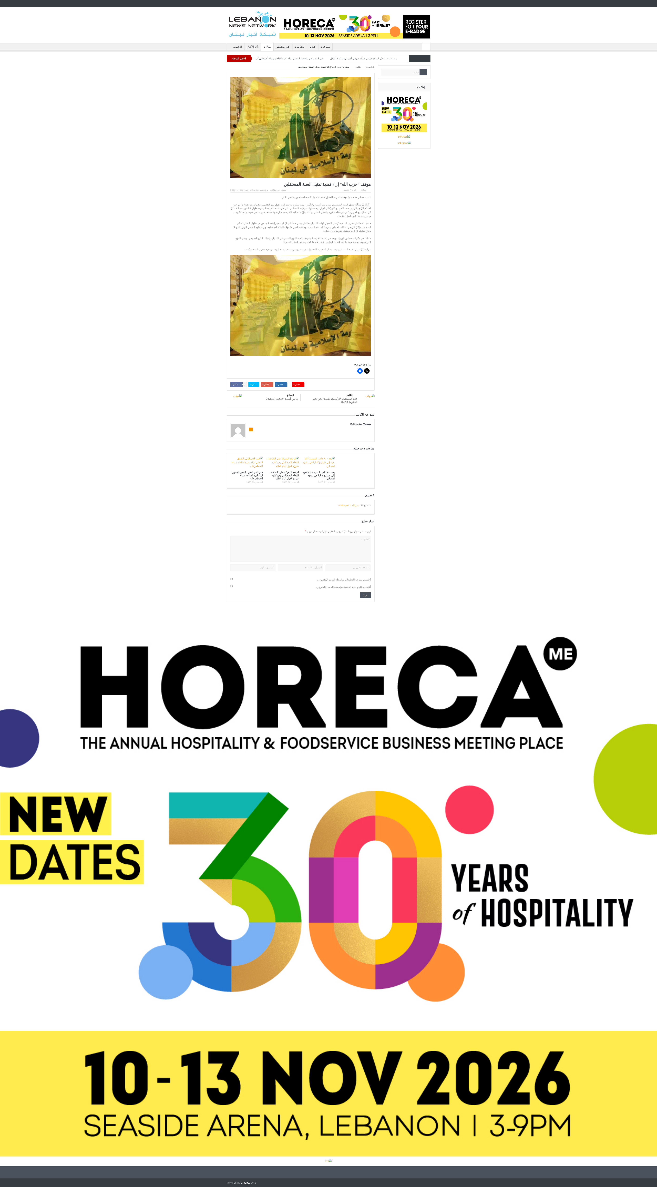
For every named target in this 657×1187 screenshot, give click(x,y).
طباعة (363, 189)
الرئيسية (237, 46)
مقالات (267, 46)
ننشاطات (299, 46)
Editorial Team (237, 189)
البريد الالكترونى (349, 189)
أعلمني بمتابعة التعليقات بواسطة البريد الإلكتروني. (344, 579)
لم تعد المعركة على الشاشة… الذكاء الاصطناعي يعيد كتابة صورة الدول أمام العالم (284, 475)
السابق (290, 394)
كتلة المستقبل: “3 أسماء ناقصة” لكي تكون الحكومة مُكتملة (334, 400)
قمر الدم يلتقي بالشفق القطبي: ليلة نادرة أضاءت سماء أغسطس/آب (290, 58)
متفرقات (325, 46)
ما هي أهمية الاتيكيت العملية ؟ (282, 399)
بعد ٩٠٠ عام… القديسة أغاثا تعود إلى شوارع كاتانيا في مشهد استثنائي (319, 475)
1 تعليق (284, 189)
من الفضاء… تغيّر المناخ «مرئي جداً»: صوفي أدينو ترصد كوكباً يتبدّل (363, 58)
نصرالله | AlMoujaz (348, 505)
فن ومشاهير (282, 46)
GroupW (245, 1182)
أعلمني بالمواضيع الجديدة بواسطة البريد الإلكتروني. (343, 586)
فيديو (312, 46)
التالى (350, 394)
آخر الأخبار (252, 46)
